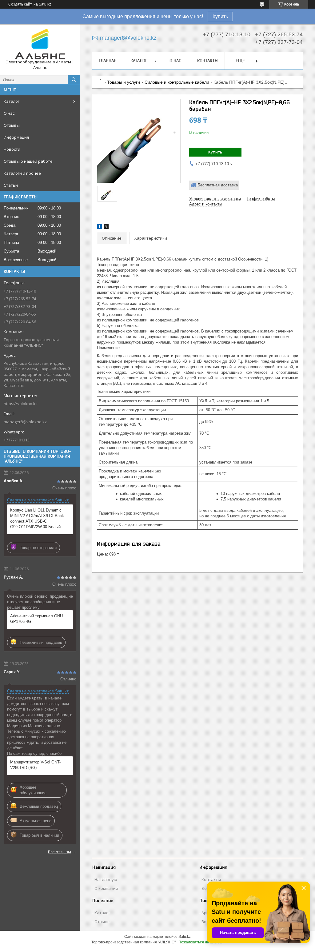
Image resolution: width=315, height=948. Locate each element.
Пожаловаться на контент (201, 942)
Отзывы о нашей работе (28, 161)
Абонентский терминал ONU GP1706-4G (36, 619)
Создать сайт (20, 4)
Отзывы (12, 125)
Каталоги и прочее (22, 173)
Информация (16, 137)
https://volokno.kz (21, 403)
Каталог (11, 101)
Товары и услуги (123, 82)
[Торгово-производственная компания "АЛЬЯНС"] (40, 44)
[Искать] (74, 79)
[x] (106, 227)
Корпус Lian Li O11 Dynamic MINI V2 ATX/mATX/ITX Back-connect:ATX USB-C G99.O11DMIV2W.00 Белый (37, 518)
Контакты (207, 60)
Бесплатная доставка (217, 185)
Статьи (11, 185)
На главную (105, 879)
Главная (108, 60)
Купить (220, 16)
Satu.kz (184, 936)
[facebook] (99, 227)
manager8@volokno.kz (25, 421)
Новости (12, 149)
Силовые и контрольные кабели (177, 82)
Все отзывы (59, 851)
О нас (9, 113)
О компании (106, 888)
